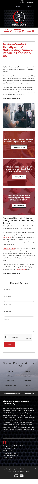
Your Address (8, 312)
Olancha (27, 385)
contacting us (21, 269)
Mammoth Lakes (10, 385)
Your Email (7, 297)
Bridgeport (10, 376)
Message (6, 319)
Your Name (7, 289)
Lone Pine (27, 381)
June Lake (10, 381)
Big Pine (27, 371)
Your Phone (7, 304)
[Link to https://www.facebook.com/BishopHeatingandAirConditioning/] (4, 442)
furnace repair (17, 226)
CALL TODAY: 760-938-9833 (11, 98)
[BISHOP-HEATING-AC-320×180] (19, 11)
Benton (10, 371)
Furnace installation (9, 248)
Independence (27, 376)
